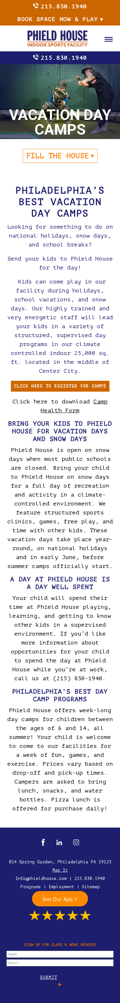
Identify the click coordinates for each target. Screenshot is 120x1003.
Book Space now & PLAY (57, 19)
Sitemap (91, 886)
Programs (30, 886)
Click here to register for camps (60, 386)
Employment (61, 886)
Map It (60, 870)
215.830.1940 (64, 6)
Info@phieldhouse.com (41, 878)
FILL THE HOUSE (57, 156)
